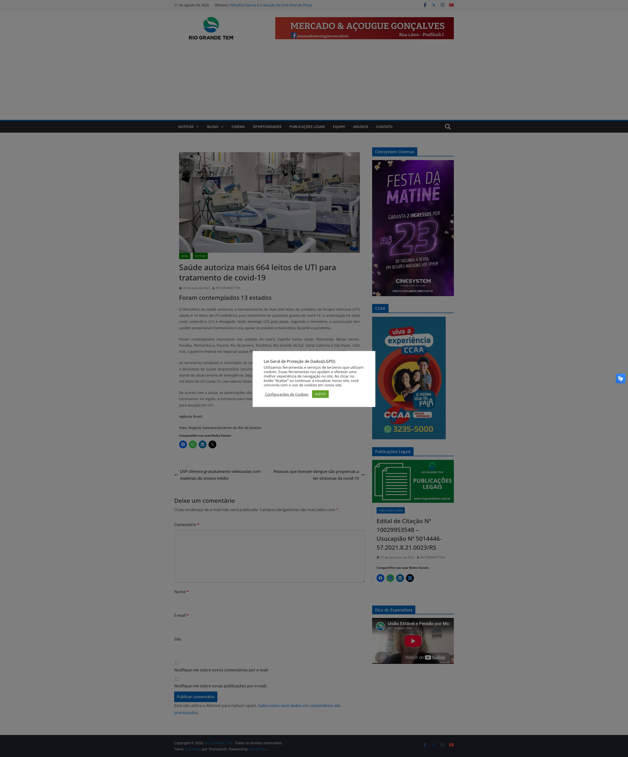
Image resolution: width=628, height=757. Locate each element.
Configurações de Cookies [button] (286, 394)
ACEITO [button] (320, 394)
